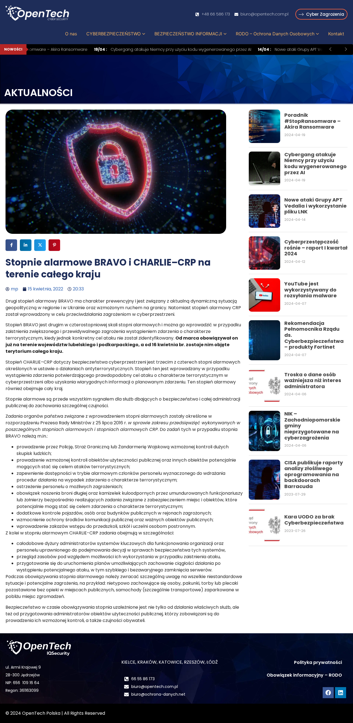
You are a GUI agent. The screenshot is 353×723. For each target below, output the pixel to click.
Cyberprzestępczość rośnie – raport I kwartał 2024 (315, 247)
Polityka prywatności (318, 662)
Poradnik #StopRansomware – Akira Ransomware (312, 121)
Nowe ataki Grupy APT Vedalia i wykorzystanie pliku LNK (315, 205)
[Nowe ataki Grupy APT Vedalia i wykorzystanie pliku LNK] (264, 211)
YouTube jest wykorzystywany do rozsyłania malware (310, 289)
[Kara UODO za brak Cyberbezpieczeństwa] (264, 525)
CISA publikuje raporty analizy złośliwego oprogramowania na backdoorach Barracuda (313, 474)
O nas (71, 33)
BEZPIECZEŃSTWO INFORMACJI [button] (188, 33)
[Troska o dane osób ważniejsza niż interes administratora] (264, 385)
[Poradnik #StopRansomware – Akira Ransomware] (264, 126)
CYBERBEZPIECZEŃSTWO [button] (113, 33)
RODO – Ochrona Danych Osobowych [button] (275, 33)
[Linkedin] (340, 692)
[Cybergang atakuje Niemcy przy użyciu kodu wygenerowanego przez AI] (264, 169)
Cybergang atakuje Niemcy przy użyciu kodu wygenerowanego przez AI (161, 49)
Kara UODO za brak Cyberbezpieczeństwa (314, 519)
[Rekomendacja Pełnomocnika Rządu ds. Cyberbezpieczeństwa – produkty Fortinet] (264, 340)
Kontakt (336, 33)
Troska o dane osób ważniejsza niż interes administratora (312, 380)
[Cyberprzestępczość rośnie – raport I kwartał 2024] (264, 253)
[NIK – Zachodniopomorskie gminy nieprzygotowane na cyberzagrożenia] (264, 431)
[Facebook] (328, 692)
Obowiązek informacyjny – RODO (304, 675)
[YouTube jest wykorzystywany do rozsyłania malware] (264, 295)
